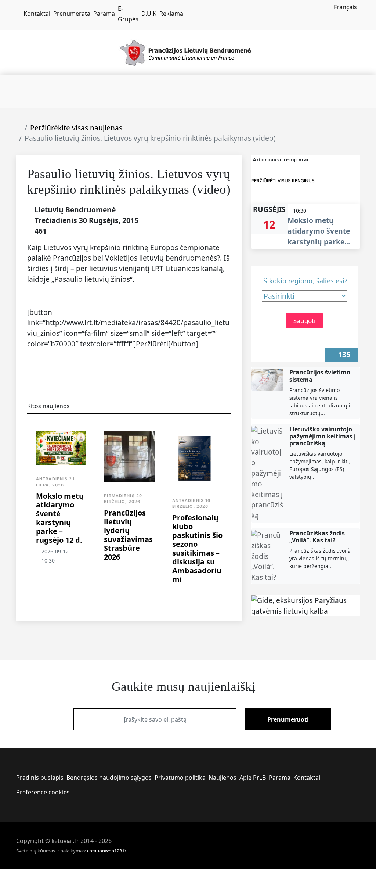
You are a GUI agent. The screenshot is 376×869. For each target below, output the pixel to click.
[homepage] (18, 14)
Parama (104, 14)
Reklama (171, 14)
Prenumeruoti (288, 719)
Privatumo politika (180, 777)
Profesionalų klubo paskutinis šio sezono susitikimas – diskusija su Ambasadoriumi (197, 548)
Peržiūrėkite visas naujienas (76, 128)
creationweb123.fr (106, 850)
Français (345, 7)
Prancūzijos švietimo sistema (319, 375)
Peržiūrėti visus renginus (283, 180)
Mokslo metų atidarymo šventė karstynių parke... (319, 231)
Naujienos (222, 777)
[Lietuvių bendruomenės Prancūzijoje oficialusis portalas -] (188, 52)
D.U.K (148, 14)
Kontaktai (37, 14)
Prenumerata (71, 14)
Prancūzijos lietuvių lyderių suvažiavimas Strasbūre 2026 (128, 535)
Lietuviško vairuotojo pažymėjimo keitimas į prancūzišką (322, 436)
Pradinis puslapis (40, 777)
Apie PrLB (252, 777)
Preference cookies (43, 792)
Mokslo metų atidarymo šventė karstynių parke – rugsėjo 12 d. (60, 518)
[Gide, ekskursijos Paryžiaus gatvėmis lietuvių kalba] (305, 606)
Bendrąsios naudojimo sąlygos (109, 777)
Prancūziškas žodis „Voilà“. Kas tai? (317, 536)
